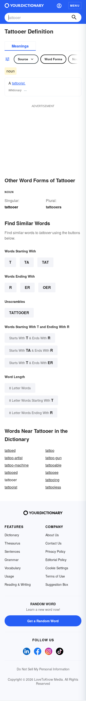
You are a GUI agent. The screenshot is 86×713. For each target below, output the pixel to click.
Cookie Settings (56, 568)
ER (27, 287)
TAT (45, 262)
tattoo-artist (13, 457)
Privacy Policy (55, 551)
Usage (9, 576)
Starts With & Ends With (29, 337)
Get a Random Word (43, 621)
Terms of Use (55, 576)
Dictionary (12, 535)
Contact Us (53, 543)
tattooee (51, 472)
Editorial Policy (56, 559)
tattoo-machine (17, 465)
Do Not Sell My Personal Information (43, 669)
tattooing (52, 479)
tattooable (53, 465)
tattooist (11, 487)
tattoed (10, 450)
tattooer (19, 312)
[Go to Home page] (24, 5)
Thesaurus (12, 543)
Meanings (20, 46)
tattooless (53, 487)
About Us (52, 535)
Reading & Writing (18, 584)
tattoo (49, 450)
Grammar (12, 559)
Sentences (12, 551)
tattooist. (18, 83)
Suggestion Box (56, 584)
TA (26, 262)
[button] (59, 5)
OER (47, 287)
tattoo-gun (53, 457)
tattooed (11, 472)
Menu (75, 5)
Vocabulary (13, 568)
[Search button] (74, 17)
